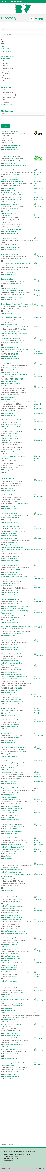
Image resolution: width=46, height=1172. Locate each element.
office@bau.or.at (8, 286)
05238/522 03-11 (18, 699)
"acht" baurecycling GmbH (9, 131)
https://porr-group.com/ (10, 715)
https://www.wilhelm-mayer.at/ (12, 1047)
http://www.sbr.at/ (8, 890)
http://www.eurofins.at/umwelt (12, 336)
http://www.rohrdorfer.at (10, 833)
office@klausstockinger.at (11, 572)
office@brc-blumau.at (10, 261)
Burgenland (6, 61)
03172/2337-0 (16, 954)
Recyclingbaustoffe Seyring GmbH (12, 772)
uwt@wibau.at (7, 994)
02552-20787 (15, 738)
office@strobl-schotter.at (11, 956)
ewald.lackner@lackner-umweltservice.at (16, 606)
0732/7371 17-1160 (21, 842)
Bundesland (7, 51)
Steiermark (6, 73)
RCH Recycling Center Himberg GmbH (13, 747)
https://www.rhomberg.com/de (12, 808)
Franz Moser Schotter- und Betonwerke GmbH (15, 349)
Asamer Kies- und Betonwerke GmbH (12, 181)
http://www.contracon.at (10, 299)
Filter (2, 47)
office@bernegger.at (9, 231)
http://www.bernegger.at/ (10, 233)
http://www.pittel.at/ (9, 692)
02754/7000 (14, 208)
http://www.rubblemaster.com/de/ (13, 847)
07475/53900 (15, 1072)
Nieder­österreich (8, 66)
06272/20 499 (16, 645)
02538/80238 (15, 583)
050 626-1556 (16, 724)
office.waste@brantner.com (11, 247)
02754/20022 (15, 604)
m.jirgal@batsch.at (9, 211)
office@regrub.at (8, 795)
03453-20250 (15, 270)
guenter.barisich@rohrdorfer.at (12, 831)
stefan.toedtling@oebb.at (11, 672)
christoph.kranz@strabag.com (12, 967)
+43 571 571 (15, 331)
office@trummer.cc (9, 979)
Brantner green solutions (8, 238)
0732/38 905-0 (16, 467)
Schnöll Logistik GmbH (8, 908)
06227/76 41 (15, 885)
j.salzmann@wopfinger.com (11, 1074)
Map (12, 56)
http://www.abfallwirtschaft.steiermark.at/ (15, 165)
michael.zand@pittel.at (10, 690)
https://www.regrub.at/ (10, 797)
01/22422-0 (13, 965)
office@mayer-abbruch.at (11, 636)
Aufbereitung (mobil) (9, 95)
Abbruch (6, 90)
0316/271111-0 (16, 395)
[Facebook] (8, 1)
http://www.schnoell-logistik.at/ (12, 917)
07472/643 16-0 (17, 815)
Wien (4, 81)
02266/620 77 (16, 1031)
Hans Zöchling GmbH (7, 429)
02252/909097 (16, 145)
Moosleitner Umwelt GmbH (9, 640)
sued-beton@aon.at (9, 272)
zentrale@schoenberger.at (11, 177)
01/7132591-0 (16, 779)
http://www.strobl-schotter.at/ (12, 958)
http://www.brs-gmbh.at (10, 274)
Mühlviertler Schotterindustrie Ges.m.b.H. (14, 654)
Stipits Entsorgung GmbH (9, 938)
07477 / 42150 (16, 570)
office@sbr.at (7, 888)
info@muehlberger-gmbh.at (11, 545)
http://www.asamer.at (9, 190)
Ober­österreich (8, 68)
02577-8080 (14, 1054)
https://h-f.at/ (7, 472)
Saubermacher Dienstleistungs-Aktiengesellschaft (16, 863)
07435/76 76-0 (16, 449)
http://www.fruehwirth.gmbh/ (11, 372)
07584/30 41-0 (16, 229)
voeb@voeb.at (7, 1008)
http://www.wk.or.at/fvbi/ (10, 347)
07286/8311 (13, 542)
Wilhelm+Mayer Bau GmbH (9, 1038)
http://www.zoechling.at (10, 438)
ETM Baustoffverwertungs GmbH (11, 318)
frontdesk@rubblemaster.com (12, 845)
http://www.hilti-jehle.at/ (10, 508)
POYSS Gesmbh (6, 733)
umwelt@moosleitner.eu (10, 647)
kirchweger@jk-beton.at (10, 533)
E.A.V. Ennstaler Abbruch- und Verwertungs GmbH (17, 304)
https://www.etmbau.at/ (10, 324)
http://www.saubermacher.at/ (12, 872)
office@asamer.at (8, 188)
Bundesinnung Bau (7, 279)
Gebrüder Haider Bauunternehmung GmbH (14, 374)
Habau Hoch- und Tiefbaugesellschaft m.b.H (15, 402)
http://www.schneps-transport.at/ (13, 906)
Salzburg (6, 71)
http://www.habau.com (10, 415)
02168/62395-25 (18, 633)
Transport (6, 102)
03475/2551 (14, 976)
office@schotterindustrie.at (11, 661)
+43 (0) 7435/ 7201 (21, 531)
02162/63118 (15, 517)
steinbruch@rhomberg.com (11, 806)
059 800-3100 (16, 867)
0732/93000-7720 (19, 670)
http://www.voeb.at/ (9, 1010)
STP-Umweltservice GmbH (9, 949)
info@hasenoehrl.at (9, 452)
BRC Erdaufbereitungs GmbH (10, 254)
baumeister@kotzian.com (11, 520)
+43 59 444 (13, 245)
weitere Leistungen (7, 104)
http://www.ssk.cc (8, 858)
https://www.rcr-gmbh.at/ (10, 770)
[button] (41, 19)
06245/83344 (15, 913)
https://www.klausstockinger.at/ (13, 574)
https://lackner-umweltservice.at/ (13, 608)
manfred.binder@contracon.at (12, 297)
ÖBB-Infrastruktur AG (7, 665)
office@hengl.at (8, 488)
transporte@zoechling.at (10, 436)
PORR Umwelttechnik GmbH (10, 720)
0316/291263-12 (18, 174)
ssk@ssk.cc (7, 856)
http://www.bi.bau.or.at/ (10, 288)
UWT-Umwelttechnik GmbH (9, 988)
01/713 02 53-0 (17, 1006)
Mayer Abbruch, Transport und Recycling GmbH (16, 627)
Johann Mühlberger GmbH (9, 538)
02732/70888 (15, 792)
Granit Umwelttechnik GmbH (10, 386)
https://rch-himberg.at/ (10, 756)
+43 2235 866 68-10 (22, 751)
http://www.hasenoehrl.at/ (11, 454)
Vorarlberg (6, 78)
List (4, 56)
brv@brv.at (9, 1161)
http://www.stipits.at (9, 947)
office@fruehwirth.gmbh (10, 370)
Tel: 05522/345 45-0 (22, 504)
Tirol (4, 76)
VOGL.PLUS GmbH (7, 1013)
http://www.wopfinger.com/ (11, 1076)
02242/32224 (15, 556)
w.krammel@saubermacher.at (12, 870)
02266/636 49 (16, 901)
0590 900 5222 (17, 283)
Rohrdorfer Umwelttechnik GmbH (11, 824)
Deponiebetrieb (8, 92)
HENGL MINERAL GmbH (9, 479)
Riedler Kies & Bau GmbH (9, 810)
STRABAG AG (5, 960)
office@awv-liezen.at (9, 163)
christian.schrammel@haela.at (12, 424)
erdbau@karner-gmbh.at (10, 558)
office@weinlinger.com (10, 1033)
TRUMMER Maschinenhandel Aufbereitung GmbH (16, 972)
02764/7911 (13, 433)
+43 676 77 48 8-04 (21, 765)
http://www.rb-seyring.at (10, 783)
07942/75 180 (16, 658)
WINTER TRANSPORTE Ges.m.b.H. (12, 1049)
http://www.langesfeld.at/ (11, 622)
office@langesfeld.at (9, 620)
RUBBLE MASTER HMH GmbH (11, 838)
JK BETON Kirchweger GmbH (10, 527)
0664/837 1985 (17, 929)
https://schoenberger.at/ (10, 179)
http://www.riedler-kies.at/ (11, 820)
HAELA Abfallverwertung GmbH (11, 420)
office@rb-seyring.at (9, 781)
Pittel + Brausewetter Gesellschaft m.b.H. (14, 676)
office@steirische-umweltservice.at (14, 931)
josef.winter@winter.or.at (10, 1056)
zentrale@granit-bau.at (10, 397)
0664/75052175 (17, 368)
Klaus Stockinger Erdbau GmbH (11, 565)
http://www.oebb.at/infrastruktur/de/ (14, 674)
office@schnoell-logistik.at (11, 915)
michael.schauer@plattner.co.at (13, 701)
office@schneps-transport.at (12, 904)
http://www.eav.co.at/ (9, 313)
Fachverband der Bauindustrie (10, 338)
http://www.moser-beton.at (11, 358)
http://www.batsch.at (9, 213)
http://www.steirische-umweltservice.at (15, 933)
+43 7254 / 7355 (18, 379)
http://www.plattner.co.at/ (11, 704)
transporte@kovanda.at (10, 592)
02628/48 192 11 (18, 258)
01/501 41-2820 (17, 688)
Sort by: (5, 49)
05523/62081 (15, 1042)
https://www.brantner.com (11, 249)
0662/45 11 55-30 (19, 854)
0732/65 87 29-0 (18, 992)
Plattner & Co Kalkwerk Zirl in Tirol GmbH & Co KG (17, 695)
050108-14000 (16, 197)
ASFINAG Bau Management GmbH (12, 193)
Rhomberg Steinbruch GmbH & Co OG (13, 799)
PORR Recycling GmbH (8, 708)
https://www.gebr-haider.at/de (12, 383)
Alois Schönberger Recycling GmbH (12, 170)
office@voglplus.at (9, 1019)
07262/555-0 (15, 411)
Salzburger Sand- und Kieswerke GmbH (13, 849)
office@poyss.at (8, 740)
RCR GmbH (4, 760)
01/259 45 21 (15, 617)
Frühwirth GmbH (6, 363)
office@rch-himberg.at (10, 754)
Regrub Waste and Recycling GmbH (12, 788)
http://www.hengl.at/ (9, 490)
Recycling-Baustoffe (9, 97)
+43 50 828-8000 (19, 295)
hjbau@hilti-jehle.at (9, 506)
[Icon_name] (5, 1)
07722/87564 (15, 354)
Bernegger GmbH (6, 215)
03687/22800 (15, 308)
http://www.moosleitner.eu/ (11, 649)
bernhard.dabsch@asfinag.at (12, 199)
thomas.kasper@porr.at (10, 726)
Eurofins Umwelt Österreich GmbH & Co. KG (15, 327)
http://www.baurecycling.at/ (11, 149)
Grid (8, 56)
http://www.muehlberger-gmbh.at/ (13, 547)
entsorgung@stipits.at (10, 944)
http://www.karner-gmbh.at (11, 561)
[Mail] (2, 1)
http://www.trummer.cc (10, 981)
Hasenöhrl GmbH (6, 440)
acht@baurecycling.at (10, 147)
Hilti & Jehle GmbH (7, 495)
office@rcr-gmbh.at (9, 767)
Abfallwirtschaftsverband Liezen (11, 156)
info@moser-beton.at (9, 356)
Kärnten (5, 63)
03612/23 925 (16, 161)
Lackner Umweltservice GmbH (10, 599)
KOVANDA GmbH (6, 586)
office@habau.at (8, 413)
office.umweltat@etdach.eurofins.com (15, 333)
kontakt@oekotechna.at (10, 470)
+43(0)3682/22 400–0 (22, 1017)
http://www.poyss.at (9, 742)
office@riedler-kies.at (9, 817)
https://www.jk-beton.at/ (10, 536)
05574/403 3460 (18, 804)
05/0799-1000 (16, 186)
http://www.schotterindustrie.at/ (12, 663)
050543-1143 (15, 829)
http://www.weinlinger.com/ (11, 1035)
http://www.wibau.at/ (9, 997)
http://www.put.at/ (8, 729)
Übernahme (6, 100)
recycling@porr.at (8, 713)
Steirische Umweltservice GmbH (11, 920)
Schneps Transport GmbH (9, 897)
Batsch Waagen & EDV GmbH (10, 204)
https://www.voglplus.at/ (10, 1022)
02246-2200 (14, 590)
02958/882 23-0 (17, 486)
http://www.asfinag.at (9, 202)
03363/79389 (15, 942)
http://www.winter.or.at (10, 1058)
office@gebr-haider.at (9, 381)
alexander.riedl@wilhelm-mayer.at (13, 1044)
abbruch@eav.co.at (9, 311)
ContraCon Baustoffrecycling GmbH (12, 290)
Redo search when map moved (12, 1079)
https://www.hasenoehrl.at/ (11, 427)
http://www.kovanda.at (10, 595)
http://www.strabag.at (9, 969)
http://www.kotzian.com (10, 522)
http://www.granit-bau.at (10, 399)
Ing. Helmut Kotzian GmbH (9, 513)
